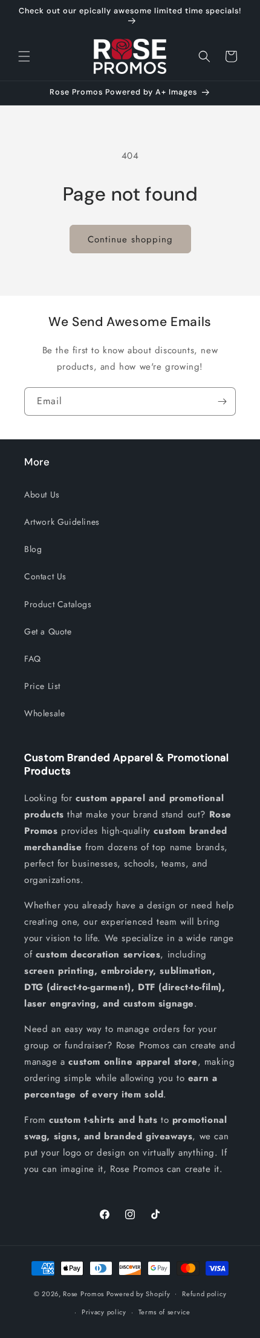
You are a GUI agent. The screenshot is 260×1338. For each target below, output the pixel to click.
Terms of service (164, 1312)
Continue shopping (130, 239)
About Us (42, 494)
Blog (33, 549)
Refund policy (204, 1294)
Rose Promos (83, 1293)
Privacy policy (104, 1312)
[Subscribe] (222, 401)
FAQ (32, 659)
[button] (24, 56)
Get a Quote (48, 631)
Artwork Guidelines (62, 522)
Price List (42, 686)
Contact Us (45, 576)
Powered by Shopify (138, 1293)
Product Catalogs (58, 604)
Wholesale (44, 713)
